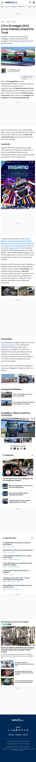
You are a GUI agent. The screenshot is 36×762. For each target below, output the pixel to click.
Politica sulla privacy (13, 741)
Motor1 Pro (21, 6)
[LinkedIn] (14, 730)
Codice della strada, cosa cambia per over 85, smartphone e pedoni (17, 564)
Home (3, 21)
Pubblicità (18, 735)
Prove (7, 6)
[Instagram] (22, 730)
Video (30, 6)
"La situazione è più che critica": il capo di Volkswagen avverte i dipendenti (16, 579)
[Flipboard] (16, 730)
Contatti (25, 735)
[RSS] (27, 730)
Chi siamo (11, 735)
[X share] (15, 449)
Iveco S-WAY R (14, 248)
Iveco (8, 21)
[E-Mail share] (25, 449)
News (2, 6)
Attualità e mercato (14, 559)
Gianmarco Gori (14, 70)
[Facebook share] (11, 449)
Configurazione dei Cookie (13, 743)
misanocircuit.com (8, 345)
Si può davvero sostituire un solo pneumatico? (18, 550)
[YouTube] (25, 730)
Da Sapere (13, 6)
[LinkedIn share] (18, 449)
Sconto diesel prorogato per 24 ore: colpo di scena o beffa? (17, 556)
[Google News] (19, 730)
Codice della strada (14, 567)
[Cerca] (30, 2)
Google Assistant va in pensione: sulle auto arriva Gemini (16, 543)
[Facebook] (8, 730)
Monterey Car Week (14, 589)
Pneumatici (11, 552)
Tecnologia (11, 546)
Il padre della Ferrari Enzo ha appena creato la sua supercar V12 (17, 586)
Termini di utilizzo (25, 743)
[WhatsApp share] (21, 449)
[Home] (11, 2)
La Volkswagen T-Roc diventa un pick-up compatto (15, 571)
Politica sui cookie (23, 741)
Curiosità (11, 574)
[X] (11, 730)
